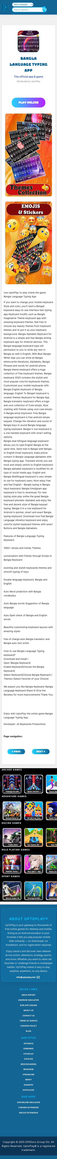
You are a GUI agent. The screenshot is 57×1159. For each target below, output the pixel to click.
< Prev (16, 751)
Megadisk (28, 1069)
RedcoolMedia (28, 1064)
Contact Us (29, 1015)
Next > (40, 751)
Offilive (28, 1059)
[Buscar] (44, 9)
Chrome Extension (28, 1107)
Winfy (28, 1079)
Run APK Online (28, 1005)
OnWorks (28, 1048)
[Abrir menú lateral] (5, 7)
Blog (28, 1031)
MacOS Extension (28, 1112)
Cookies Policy (28, 1025)
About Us (29, 1010)
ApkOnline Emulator (28, 1102)
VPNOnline (28, 1074)
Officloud (28, 1090)
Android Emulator (28, 1000)
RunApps (28, 1084)
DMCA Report (29, 995)
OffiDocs (28, 1043)
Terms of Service (28, 1020)
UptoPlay (28, 1053)
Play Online (29, 102)
